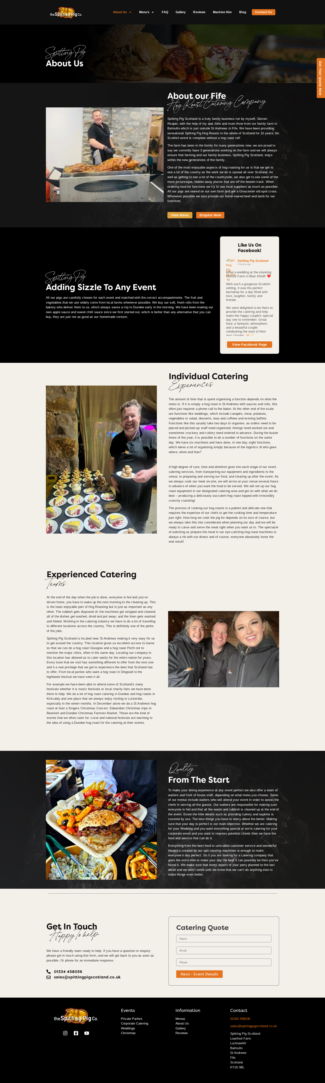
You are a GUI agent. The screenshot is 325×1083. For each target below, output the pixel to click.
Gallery (181, 12)
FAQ (165, 12)
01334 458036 (240, 1019)
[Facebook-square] (76, 1033)
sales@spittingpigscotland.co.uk (253, 1026)
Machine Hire (222, 12)
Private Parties (131, 1019)
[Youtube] (87, 1033)
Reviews (199, 12)
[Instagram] (65, 1033)
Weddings (128, 1028)
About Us (120, 12)
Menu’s (144, 12)
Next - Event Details (199, 974)
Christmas (128, 1033)
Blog (242, 12)
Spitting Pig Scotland (253, 260)
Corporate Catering (134, 1023)
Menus (180, 1019)
